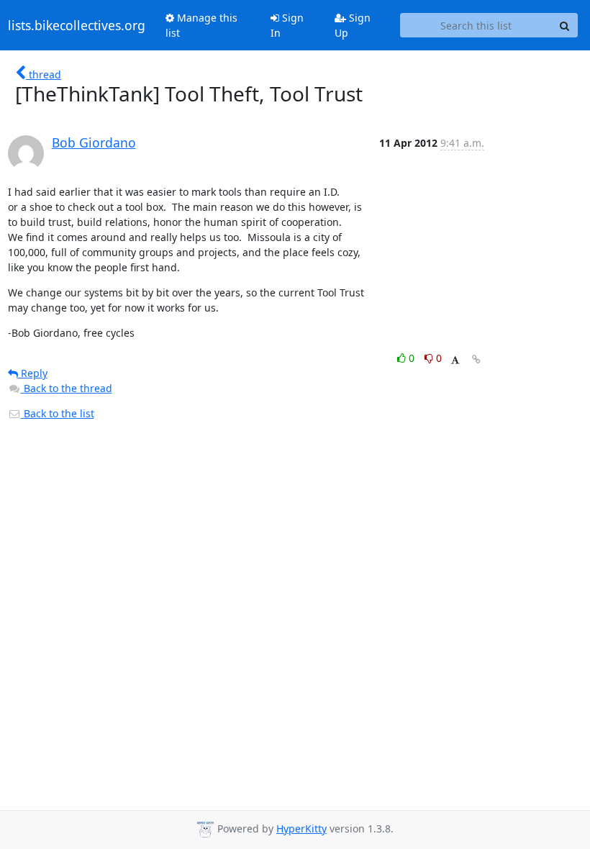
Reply (32, 373)
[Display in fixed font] (455, 360)
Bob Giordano (94, 142)
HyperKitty (301, 828)
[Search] (565, 25)
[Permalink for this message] (476, 359)
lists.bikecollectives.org (76, 25)
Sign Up (353, 25)
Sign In (287, 25)
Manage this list (201, 25)
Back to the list (57, 413)
